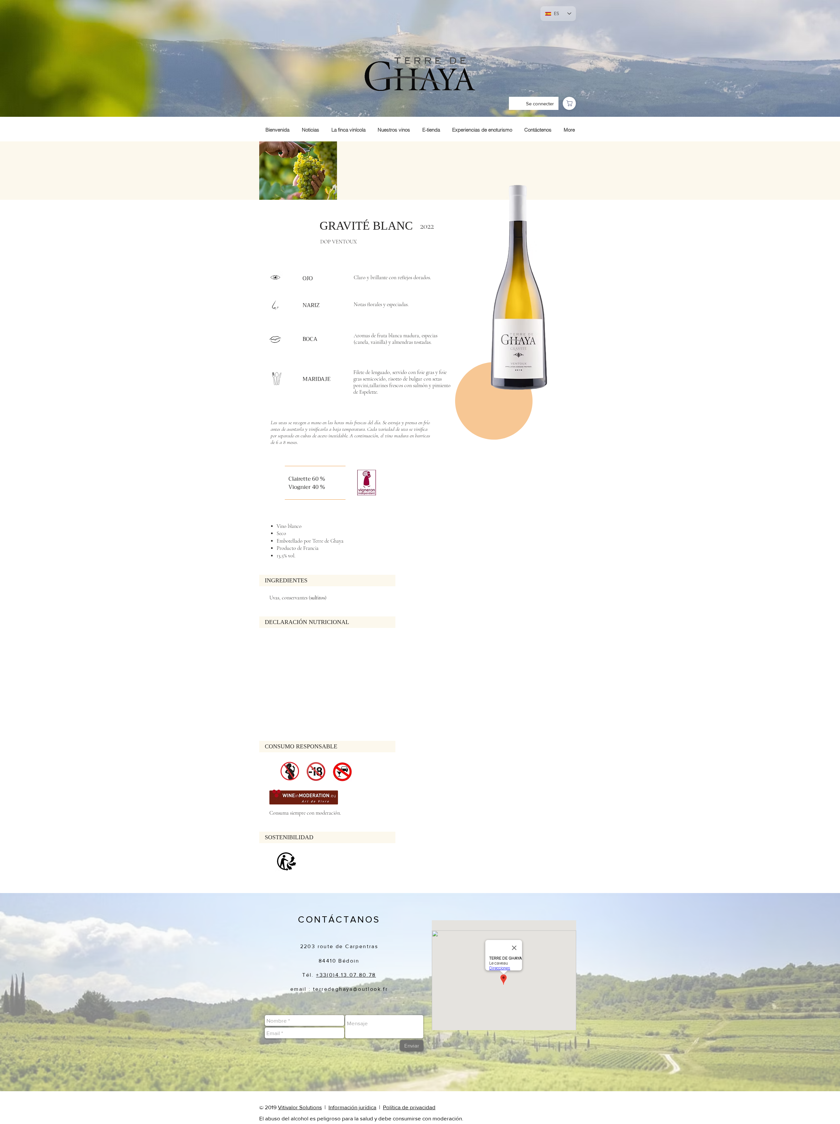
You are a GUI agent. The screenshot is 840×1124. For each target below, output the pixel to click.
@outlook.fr (370, 989)
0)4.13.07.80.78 (352, 975)
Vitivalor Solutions (300, 1107)
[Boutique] (569, 103)
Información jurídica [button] (352, 1107)
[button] (378, 1107)
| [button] (380, 1107)
